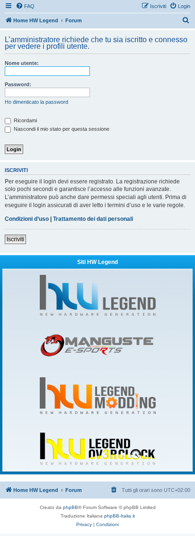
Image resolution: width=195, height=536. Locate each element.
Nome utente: (22, 63)
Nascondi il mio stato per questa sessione (60, 129)
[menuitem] (25, 6)
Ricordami (24, 120)
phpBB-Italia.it (119, 515)
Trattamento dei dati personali (93, 219)
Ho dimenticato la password (36, 102)
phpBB (70, 507)
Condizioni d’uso (27, 219)
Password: (18, 84)
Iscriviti (15, 239)
